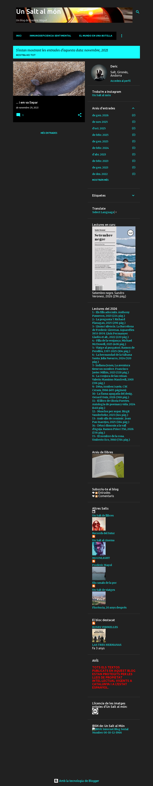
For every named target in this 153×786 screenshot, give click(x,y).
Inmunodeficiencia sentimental (50, 35)
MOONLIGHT (101, 558)
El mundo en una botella (95, 35)
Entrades (104, 492)
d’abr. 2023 (99, 154)
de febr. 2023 (100, 161)
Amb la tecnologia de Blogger (78, 780)
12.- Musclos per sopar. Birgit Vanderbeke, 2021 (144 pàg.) (110, 413)
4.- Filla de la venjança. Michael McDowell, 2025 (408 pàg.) (112, 342)
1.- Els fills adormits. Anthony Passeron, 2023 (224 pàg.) (110, 314)
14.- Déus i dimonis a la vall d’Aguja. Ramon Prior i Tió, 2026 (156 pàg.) (113, 429)
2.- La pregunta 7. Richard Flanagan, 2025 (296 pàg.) (109, 321)
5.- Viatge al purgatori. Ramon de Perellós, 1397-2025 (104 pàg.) (113, 349)
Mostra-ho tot (26, 55)
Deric (114, 66)
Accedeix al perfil (120, 80)
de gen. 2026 (100, 115)
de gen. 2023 (100, 167)
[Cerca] (137, 11)
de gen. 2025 (100, 141)
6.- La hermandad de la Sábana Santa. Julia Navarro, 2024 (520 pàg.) (112, 358)
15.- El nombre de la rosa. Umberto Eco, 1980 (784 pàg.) (111, 437)
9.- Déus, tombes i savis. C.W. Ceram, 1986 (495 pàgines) (109, 388)
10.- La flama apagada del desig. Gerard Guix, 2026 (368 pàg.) (112, 395)
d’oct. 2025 (99, 128)
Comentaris (106, 496)
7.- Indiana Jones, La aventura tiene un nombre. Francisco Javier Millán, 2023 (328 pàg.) (111, 369)
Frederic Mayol (102, 565)
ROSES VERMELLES (105, 627)
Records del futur (103, 533)
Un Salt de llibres (103, 515)
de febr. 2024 (100, 148)
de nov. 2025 (100, 122)
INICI (18, 35)
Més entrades (49, 133)
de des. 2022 (100, 174)
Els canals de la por (104, 582)
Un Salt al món (38, 11)
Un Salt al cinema (103, 540)
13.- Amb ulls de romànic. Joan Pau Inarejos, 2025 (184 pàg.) (111, 420)
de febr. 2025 (100, 135)
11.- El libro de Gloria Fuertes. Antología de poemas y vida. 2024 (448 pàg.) (113, 404)
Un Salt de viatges (103, 590)
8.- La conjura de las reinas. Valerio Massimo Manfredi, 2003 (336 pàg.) (113, 379)
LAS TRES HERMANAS (106, 644)
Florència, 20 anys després (109, 607)
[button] (79, 115)
